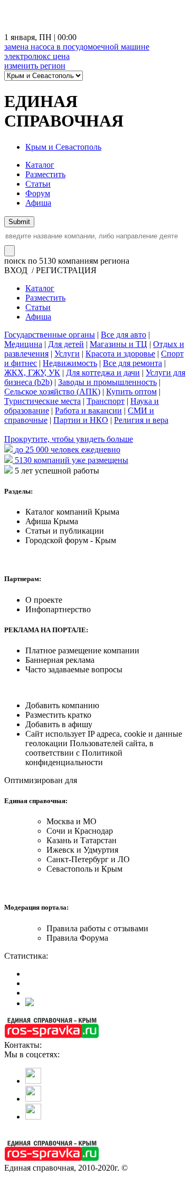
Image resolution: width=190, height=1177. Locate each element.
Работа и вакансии (88, 410)
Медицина (23, 344)
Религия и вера (141, 420)
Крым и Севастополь (63, 146)
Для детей (66, 344)
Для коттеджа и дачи (103, 372)
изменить (34, 65)
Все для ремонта (132, 363)
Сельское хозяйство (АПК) (52, 391)
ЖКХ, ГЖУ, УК (32, 372)
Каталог (39, 164)
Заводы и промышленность (107, 382)
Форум (37, 193)
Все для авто (123, 334)
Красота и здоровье (120, 353)
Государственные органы (49, 334)
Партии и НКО (80, 420)
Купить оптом (131, 391)
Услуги (67, 353)
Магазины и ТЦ (118, 344)
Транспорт (106, 401)
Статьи (38, 183)
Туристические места (42, 401)
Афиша (38, 202)
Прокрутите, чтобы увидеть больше (68, 439)
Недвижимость (70, 363)
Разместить (45, 174)
